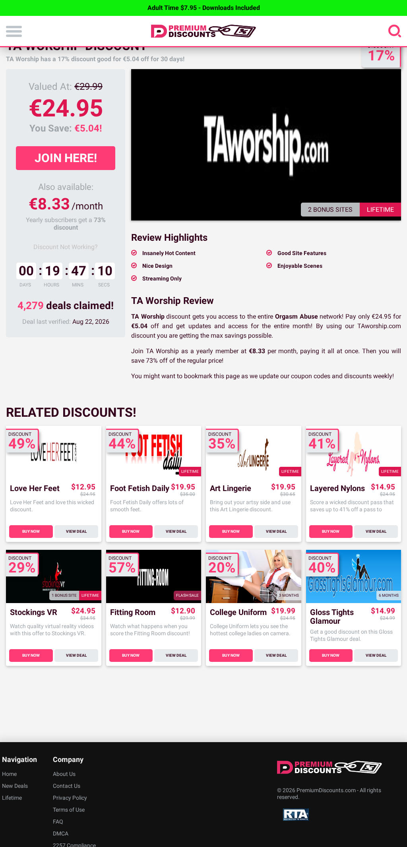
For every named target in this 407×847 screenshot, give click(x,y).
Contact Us (66, 786)
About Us (64, 774)
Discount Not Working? (65, 247)
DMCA (60, 833)
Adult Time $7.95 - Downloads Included (203, 8)
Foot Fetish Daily (139, 488)
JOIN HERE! (66, 158)
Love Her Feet (35, 488)
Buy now (31, 531)
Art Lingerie (230, 488)
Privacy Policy (70, 798)
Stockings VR (33, 612)
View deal (76, 531)
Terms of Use (69, 809)
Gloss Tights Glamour (332, 616)
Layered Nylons (337, 488)
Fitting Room (132, 612)
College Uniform (238, 612)
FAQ (58, 821)
